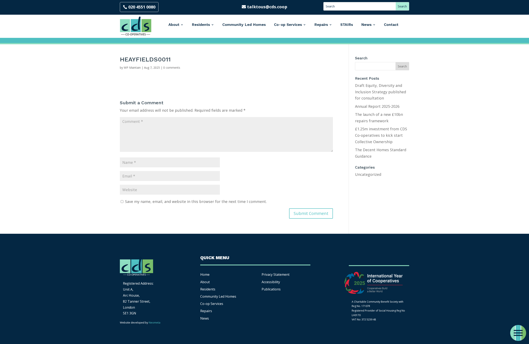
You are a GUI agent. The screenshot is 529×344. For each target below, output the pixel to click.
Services (211, 303)
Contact (391, 24)
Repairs (321, 24)
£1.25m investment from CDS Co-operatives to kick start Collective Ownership (381, 135)
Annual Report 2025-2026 (377, 106)
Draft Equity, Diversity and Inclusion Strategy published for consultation (380, 92)
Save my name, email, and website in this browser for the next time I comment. (196, 201)
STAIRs (346, 24)
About (173, 24)
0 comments (171, 68)
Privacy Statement (276, 274)
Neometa (154, 322)
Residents (201, 24)
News (366, 24)
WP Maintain (132, 68)
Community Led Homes (244, 24)
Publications (271, 289)
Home (205, 274)
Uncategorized (368, 174)
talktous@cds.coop (267, 7)
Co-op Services (288, 24)
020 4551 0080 (141, 7)
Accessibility (271, 282)
